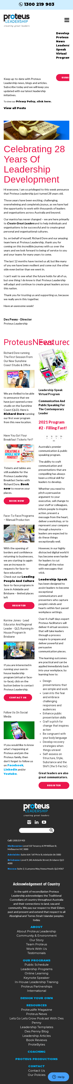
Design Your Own (36, 998)
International (36, 991)
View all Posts (15, 108)
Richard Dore (14, 414)
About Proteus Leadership (36, 931)
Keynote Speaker (36, 978)
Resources (36, 1005)
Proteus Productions (36, 1059)
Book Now (16, 501)
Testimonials (36, 953)
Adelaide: (14, 854)
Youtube (10, 774)
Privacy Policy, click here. (33, 101)
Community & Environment (37, 935)
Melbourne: (15, 846)
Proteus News (36, 1014)
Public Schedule (37, 964)
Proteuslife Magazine (36, 1009)
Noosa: (12, 868)
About (37, 927)
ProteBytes (36, 1044)
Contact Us (18, 697)
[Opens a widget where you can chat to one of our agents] (58, 1077)
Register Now (19, 606)
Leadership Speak (53, 579)
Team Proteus (36, 944)
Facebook (15, 765)
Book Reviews (36, 1040)
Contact (36, 1066)
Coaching (36, 1051)
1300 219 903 (39, 4)
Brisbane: (14, 860)
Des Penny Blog (36, 1031)
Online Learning (36, 973)
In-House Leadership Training (36, 982)
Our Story (37, 940)
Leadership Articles (36, 1036)
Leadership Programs (36, 969)
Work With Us (36, 949)
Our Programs (36, 960)
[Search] (51, 830)
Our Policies (36, 1075)
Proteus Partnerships (36, 986)
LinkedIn (10, 769)
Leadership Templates (36, 1027)
